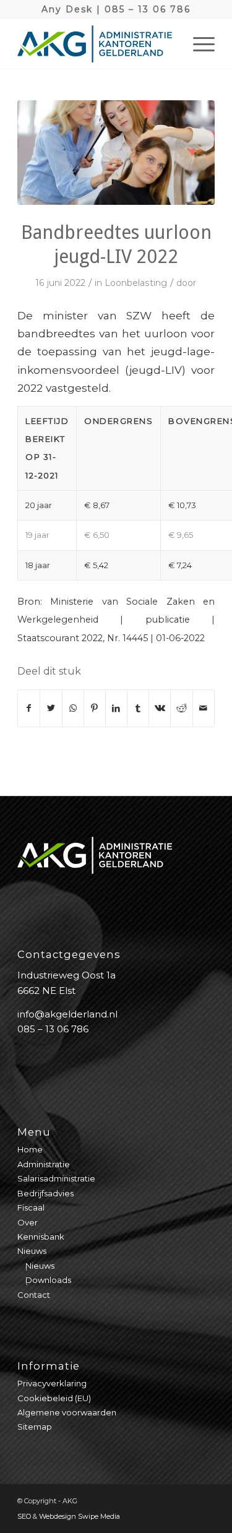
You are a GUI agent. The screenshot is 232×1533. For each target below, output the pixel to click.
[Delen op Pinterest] (94, 708)
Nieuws (31, 1251)
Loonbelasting (136, 282)
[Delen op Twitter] (50, 708)
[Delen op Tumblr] (137, 708)
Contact (33, 1295)
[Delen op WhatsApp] (73, 708)
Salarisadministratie (56, 1178)
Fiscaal (31, 1207)
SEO (24, 1516)
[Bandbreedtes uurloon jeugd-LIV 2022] (116, 152)
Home (30, 1149)
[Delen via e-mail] (203, 708)
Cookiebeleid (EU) (54, 1398)
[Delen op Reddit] (181, 708)
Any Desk (67, 9)
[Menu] (198, 44)
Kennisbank (40, 1237)
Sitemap (34, 1427)
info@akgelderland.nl (67, 1014)
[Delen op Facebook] (29, 708)
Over (27, 1222)
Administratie (43, 1164)
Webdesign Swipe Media (79, 1516)
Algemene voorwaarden (66, 1412)
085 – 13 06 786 (148, 9)
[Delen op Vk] (159, 708)
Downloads (48, 1280)
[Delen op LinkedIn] (116, 708)
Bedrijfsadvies (45, 1193)
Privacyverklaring (52, 1383)
